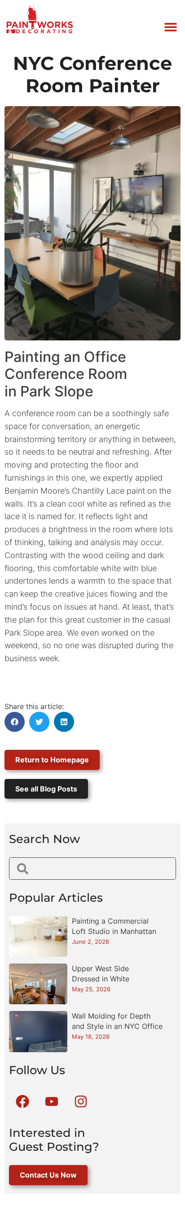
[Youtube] (51, 1101)
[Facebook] (22, 1101)
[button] (170, 27)
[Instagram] (80, 1101)
